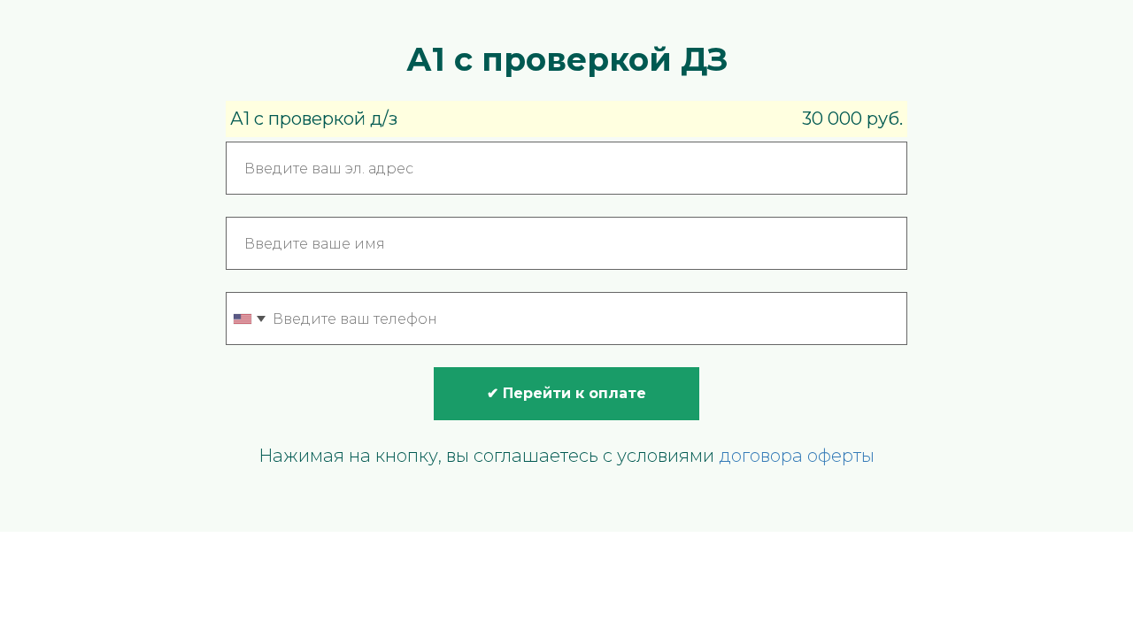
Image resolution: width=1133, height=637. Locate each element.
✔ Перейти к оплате (566, 393)
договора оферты (797, 455)
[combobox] (249, 318)
